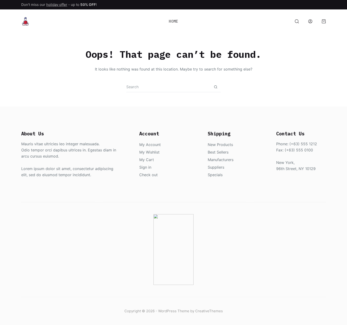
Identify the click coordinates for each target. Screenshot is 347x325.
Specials (215, 174)
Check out (148, 174)
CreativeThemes (209, 311)
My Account (150, 144)
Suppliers (216, 167)
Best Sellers (218, 152)
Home (173, 21)
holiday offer (56, 4)
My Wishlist (149, 152)
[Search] (297, 21)
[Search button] (215, 87)
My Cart (146, 159)
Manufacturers (220, 159)
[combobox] (168, 87)
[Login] (310, 21)
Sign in (145, 167)
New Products (220, 144)
